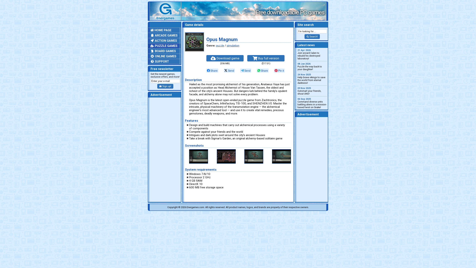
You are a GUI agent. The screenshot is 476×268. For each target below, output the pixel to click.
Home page (162, 30)
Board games (165, 51)
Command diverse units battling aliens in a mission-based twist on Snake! (312, 103)
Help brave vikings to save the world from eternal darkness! (311, 78)
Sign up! (166, 86)
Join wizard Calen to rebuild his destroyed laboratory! (309, 54)
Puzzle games (165, 46)
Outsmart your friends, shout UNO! (309, 91)
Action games (165, 40)
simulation (233, 45)
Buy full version (268, 58)
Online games (165, 56)
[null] (212, 70)
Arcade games (166, 35)
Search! (313, 36)
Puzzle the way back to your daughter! (310, 66)
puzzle (220, 45)
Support (161, 61)
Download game (227, 58)
